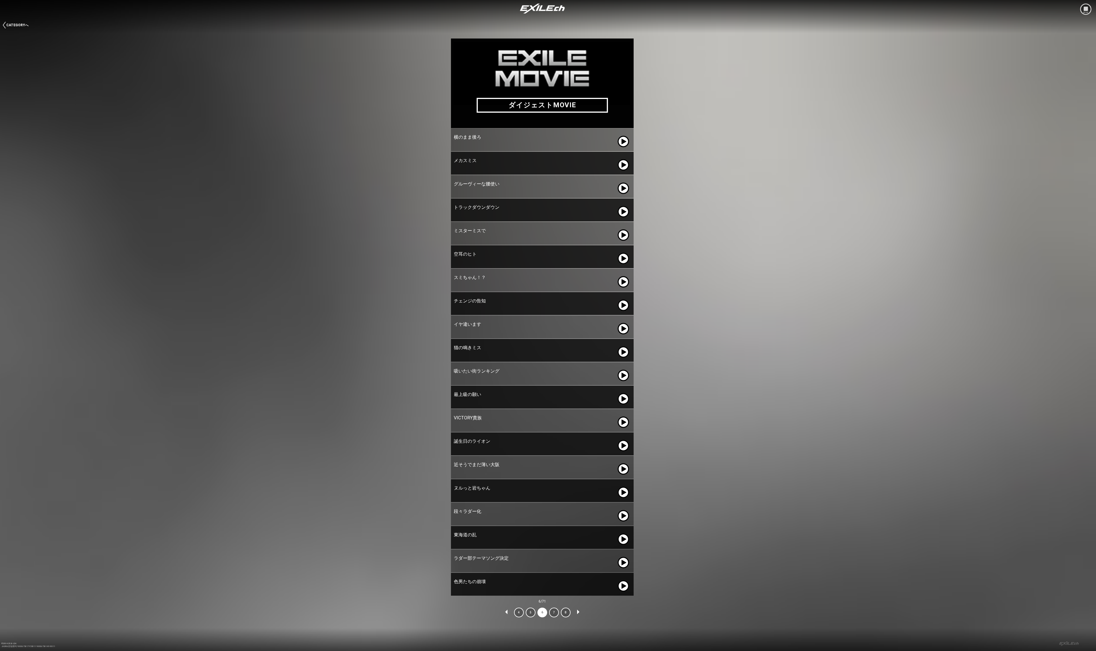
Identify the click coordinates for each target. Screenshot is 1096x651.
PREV (506, 612)
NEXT (578, 612)
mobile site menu (1085, 9)
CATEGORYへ (17, 25)
